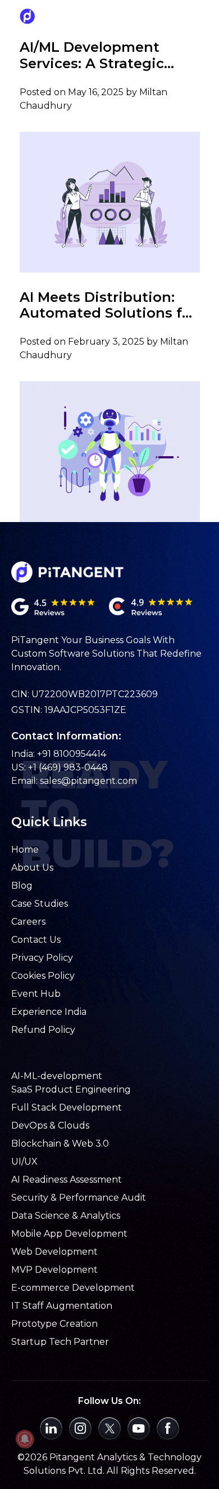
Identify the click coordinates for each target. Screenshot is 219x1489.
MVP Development (54, 1269)
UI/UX (24, 1161)
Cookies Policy (43, 975)
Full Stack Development (66, 1107)
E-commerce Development (73, 1287)
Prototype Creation (54, 1323)
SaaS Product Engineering (71, 1089)
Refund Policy (43, 1029)
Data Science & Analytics (65, 1215)
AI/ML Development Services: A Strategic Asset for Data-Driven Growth (96, 55)
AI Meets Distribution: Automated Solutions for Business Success (108, 305)
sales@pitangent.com (88, 780)
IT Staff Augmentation (61, 1305)
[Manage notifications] (25, 1439)
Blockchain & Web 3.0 (60, 1143)
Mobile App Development (69, 1233)
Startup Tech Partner (60, 1341)
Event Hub (36, 993)
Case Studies (39, 903)
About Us (32, 867)
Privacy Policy (42, 957)
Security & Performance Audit (78, 1197)
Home (25, 849)
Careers (28, 921)
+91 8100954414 (71, 753)
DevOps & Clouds (50, 1125)
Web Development (54, 1251)
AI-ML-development (56, 1076)
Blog (22, 885)
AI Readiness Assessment (66, 1179)
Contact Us (36, 939)
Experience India (48, 1011)
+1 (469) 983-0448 (68, 767)
